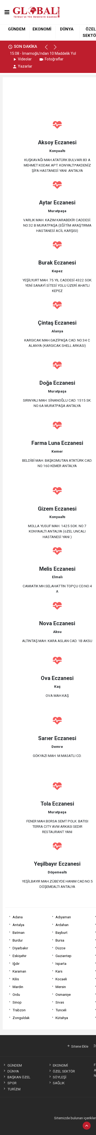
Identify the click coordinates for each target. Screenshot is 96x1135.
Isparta (60, 963)
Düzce (60, 948)
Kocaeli (61, 979)
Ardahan (62, 925)
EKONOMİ (42, 29)
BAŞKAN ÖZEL (18, 1077)
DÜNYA (67, 29)
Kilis (16, 979)
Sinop (17, 1002)
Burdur (18, 940)
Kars (58, 971)
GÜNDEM (16, 29)
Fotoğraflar (54, 59)
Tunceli (60, 1010)
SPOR (11, 1083)
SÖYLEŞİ (59, 1077)
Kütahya (61, 1018)
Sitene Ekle (79, 1046)
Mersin (60, 987)
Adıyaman (63, 917)
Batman (19, 932)
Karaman (19, 971)
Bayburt (61, 932)
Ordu (16, 994)
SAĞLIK (59, 1083)
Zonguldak (21, 1018)
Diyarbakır (20, 948)
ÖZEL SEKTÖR (64, 1071)
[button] (48, 49)
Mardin (18, 987)
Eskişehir (19, 956)
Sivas (59, 1002)
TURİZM (13, 1089)
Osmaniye (63, 994)
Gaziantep (63, 956)
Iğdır (16, 963)
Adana (18, 917)
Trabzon (19, 1010)
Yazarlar (25, 66)
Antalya (18, 925)
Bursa (59, 940)
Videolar (25, 59)
